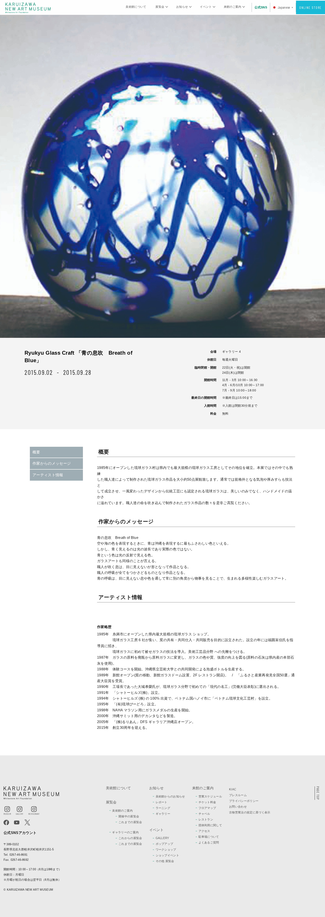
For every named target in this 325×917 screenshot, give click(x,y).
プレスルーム (238, 795)
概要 (36, 452)
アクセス (204, 831)
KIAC (232, 789)
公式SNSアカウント (20, 833)
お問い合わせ (238, 806)
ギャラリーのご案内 (125, 832)
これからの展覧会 (130, 838)
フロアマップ (207, 808)
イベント (206, 6)
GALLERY (162, 838)
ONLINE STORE (310, 7)
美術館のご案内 (122, 810)
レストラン (206, 819)
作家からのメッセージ (51, 463)
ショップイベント (167, 855)
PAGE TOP (318, 793)
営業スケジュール (210, 796)
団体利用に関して (210, 825)
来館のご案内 (232, 6)
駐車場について (209, 836)
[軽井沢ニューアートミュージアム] (28, 8)
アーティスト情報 (47, 475)
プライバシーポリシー (243, 801)
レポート (161, 802)
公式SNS (260, 7)
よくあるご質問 (209, 842)
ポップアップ (164, 843)
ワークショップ (166, 849)
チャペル (204, 813)
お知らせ (182, 6)
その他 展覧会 (165, 861)
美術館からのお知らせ (170, 796)
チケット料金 (207, 802)
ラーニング (163, 808)
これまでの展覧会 (130, 822)
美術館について (136, 6)
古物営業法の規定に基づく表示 (249, 812)
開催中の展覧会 (129, 816)
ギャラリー (163, 813)
